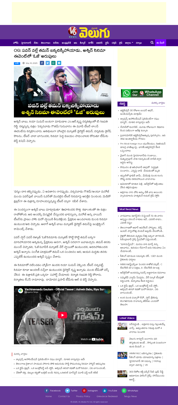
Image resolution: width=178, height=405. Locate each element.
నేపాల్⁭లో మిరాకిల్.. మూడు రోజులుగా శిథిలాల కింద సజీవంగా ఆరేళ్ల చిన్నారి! (142, 129)
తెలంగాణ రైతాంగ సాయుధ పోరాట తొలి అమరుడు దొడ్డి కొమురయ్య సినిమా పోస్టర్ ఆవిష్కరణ (60, 364)
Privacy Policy (83, 397)
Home (49, 397)
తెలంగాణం (45, 43)
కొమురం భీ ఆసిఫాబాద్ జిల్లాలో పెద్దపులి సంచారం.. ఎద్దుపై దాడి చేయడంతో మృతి (140, 169)
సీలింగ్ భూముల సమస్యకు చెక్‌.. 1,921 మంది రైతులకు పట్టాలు (141, 258)
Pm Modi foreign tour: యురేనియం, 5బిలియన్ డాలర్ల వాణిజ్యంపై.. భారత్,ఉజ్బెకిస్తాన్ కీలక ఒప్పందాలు (143, 147)
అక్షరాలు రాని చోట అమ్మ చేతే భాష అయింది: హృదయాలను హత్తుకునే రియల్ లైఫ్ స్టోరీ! (141, 194)
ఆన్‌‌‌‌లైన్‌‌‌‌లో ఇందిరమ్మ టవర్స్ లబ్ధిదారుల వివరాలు (143, 273)
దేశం (36, 43)
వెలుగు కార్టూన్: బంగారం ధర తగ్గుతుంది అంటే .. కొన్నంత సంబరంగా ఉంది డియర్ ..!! (147, 343)
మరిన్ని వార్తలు (158, 103)
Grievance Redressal (107, 397)
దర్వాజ (139, 43)
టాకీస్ (91, 43)
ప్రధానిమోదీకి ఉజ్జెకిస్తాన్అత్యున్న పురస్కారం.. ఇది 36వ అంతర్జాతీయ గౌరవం (142, 137)
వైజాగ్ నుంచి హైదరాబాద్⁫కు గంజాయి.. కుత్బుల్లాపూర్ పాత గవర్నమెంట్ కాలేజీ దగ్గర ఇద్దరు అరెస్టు (140, 159)
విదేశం (56, 43)
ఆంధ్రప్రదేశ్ (66, 43)
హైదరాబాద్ (26, 43)
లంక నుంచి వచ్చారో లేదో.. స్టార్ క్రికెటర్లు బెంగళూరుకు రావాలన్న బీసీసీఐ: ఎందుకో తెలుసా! (139, 301)
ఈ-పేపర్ (160, 43)
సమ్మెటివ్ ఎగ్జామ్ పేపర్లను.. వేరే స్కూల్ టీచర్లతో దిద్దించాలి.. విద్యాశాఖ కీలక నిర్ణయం (142, 279)
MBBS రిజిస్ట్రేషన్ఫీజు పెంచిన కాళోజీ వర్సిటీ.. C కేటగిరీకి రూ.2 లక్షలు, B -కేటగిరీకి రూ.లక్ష (141, 266)
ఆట (75, 43)
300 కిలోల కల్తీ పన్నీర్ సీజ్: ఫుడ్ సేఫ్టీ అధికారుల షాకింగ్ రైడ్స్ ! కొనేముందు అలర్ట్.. (146, 376)
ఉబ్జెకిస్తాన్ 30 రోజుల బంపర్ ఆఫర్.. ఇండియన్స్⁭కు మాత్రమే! (137, 112)
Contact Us (64, 397)
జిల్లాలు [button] (128, 43)
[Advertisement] (89, 12)
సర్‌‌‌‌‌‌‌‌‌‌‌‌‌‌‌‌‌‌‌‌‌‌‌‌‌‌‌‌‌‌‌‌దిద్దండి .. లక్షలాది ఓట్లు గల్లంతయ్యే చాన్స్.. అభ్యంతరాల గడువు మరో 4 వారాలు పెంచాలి (147, 328)
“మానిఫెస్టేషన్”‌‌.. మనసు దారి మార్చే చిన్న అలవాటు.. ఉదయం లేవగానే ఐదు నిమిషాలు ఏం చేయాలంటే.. (143, 248)
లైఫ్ (120, 43)
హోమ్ (15, 43)
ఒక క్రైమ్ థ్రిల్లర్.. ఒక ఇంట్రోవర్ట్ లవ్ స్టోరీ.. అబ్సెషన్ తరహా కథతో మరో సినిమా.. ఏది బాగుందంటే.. (61, 369)
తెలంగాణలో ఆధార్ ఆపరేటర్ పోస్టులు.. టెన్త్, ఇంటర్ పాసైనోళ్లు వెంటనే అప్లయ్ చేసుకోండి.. (141, 229)
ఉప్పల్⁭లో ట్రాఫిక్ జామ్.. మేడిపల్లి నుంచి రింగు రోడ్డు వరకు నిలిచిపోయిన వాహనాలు (141, 177)
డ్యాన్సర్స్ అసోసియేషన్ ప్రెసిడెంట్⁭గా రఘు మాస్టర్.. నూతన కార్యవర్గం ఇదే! (50, 360)
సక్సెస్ (114, 43)
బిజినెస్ (99, 43)
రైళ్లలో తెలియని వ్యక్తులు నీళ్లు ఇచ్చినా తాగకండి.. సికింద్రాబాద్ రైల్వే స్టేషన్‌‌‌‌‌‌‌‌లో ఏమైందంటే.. (142, 238)
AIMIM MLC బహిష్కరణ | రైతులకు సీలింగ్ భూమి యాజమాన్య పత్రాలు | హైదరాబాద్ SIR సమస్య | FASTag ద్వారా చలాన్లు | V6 (146, 359)
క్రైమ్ (107, 43)
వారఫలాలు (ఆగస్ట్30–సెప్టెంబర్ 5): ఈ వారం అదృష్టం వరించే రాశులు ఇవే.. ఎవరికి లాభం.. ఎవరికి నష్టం (141, 219)
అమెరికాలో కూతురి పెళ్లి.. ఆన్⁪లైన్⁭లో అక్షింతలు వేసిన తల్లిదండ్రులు (141, 186)
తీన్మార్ (83, 43)
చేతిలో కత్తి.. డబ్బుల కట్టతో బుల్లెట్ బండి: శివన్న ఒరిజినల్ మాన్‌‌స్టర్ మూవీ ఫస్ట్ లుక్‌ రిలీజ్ (57, 373)
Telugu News (130, 397)
